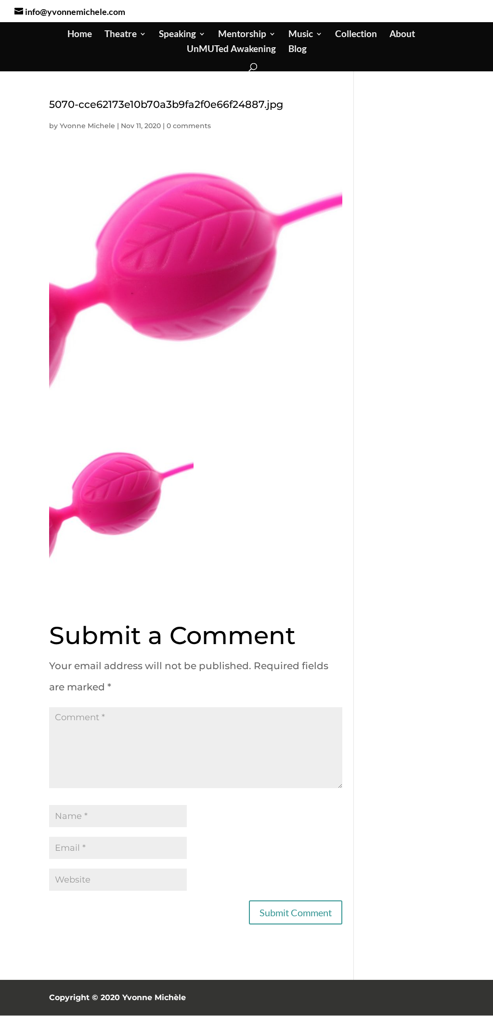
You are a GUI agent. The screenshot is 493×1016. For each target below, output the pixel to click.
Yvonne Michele (87, 125)
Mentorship (242, 34)
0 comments (189, 125)
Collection (356, 34)
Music (300, 34)
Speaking (177, 34)
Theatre (120, 34)
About (402, 34)
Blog (297, 49)
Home (79, 34)
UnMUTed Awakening (231, 49)
